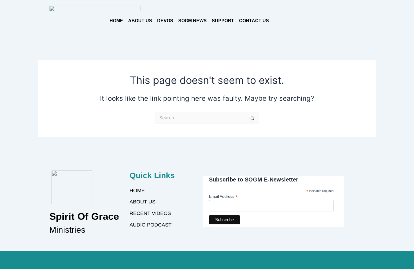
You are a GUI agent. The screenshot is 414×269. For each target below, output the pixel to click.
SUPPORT (223, 20)
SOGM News (192, 20)
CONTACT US (254, 20)
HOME (116, 20)
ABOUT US (140, 20)
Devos (165, 20)
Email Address (223, 196)
